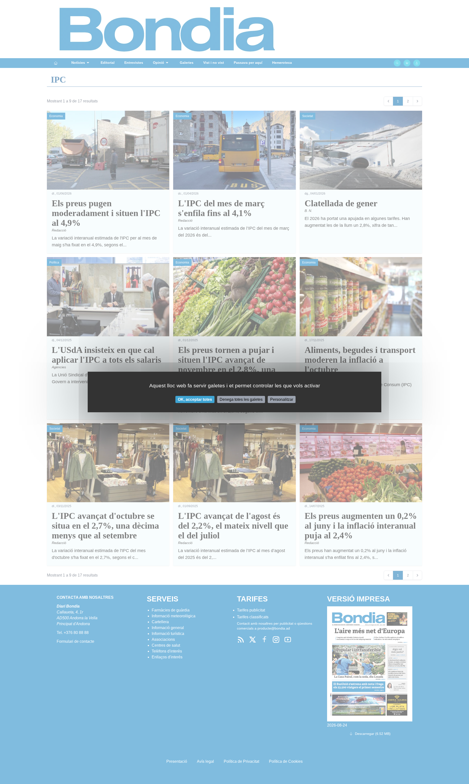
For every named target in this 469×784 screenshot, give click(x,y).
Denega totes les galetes (241, 399)
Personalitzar (281, 399)
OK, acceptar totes (195, 399)
